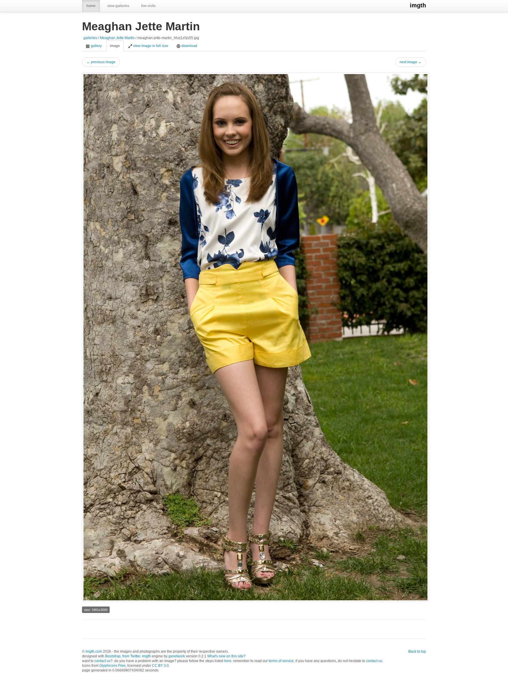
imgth (418, 5)
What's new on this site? (226, 656)
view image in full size (150, 46)
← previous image (101, 62)
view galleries (118, 6)
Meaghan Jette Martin (117, 38)
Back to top (417, 651)
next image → (411, 62)
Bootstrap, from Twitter (122, 656)
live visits (148, 6)
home (91, 6)
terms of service (281, 661)
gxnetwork (176, 656)
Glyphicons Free (112, 666)
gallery (96, 46)
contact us (102, 661)
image (115, 46)
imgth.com (94, 651)
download (189, 46)
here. (228, 661)
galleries (90, 38)
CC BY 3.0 (160, 666)
